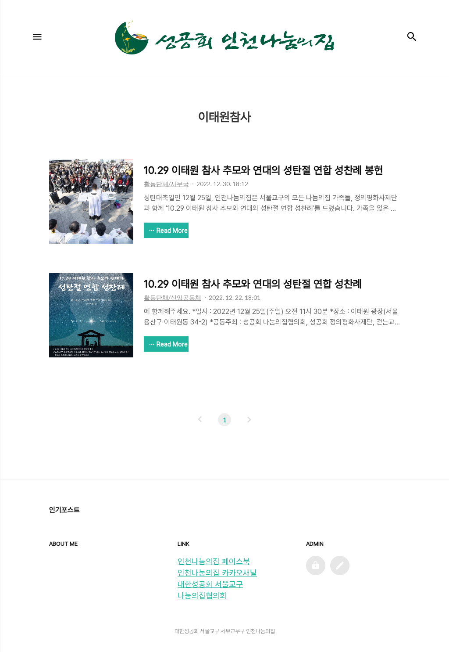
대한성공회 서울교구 (210, 584)
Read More (172, 230)
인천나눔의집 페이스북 (214, 561)
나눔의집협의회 (202, 595)
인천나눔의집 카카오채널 (217, 572)
